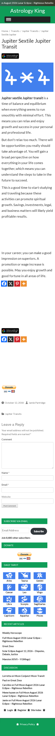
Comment (7, 439)
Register (22, 710)
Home (5, 30)
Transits (15, 30)
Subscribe (39, 531)
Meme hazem (8, 692)
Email (4, 484)
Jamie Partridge (37, 402)
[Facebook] (4, 284)
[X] (11, 284)
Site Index (36, 710)
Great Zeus (8, 646)
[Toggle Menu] (8, 19)
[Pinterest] (17, 284)
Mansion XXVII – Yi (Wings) (16, 659)
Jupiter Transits (30, 30)
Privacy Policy (27, 724)
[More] (24, 284)
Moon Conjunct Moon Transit (30, 676)
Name (5, 472)
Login (10, 710)
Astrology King (27, 10)
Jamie (5, 700)
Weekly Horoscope (12, 632)
